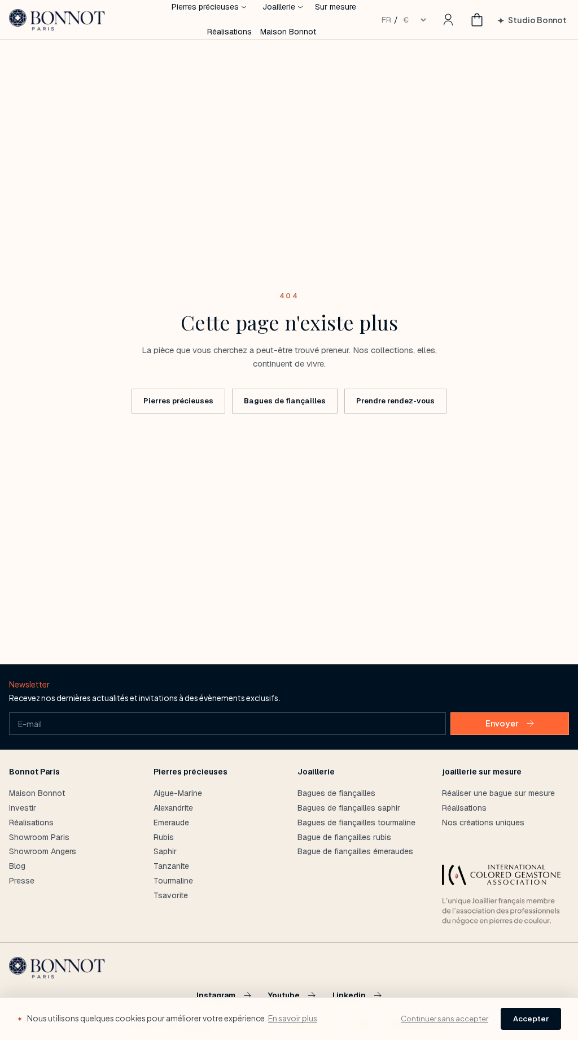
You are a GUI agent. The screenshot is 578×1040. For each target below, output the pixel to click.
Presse (21, 881)
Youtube (284, 996)
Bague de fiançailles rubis (344, 837)
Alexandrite (173, 808)
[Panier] (477, 19)
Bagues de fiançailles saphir (348, 808)
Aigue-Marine (178, 793)
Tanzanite (171, 866)
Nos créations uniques (483, 822)
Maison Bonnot (288, 32)
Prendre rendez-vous (395, 401)
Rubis (164, 837)
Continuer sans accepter (444, 1018)
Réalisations (229, 32)
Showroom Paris (39, 837)
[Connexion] (448, 19)
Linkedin (349, 996)
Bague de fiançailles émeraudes (355, 851)
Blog (17, 866)
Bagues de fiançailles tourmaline (356, 822)
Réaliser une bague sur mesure (498, 793)
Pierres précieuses (178, 401)
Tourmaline (173, 881)
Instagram (215, 996)
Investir (22, 808)
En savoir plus (292, 1018)
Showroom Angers (42, 851)
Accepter (531, 1018)
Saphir (165, 851)
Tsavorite (171, 895)
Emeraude (171, 822)
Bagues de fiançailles (285, 401)
